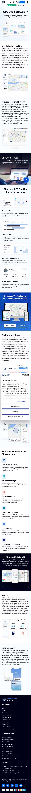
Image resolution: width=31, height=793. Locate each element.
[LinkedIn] (16, 785)
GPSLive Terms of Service (9, 758)
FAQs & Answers (6, 737)
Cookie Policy (5, 722)
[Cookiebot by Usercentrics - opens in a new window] (22, 375)
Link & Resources (6, 719)
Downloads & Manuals (8, 739)
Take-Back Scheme (7, 753)
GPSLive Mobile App (7, 744)
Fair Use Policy (6, 726)
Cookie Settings (21, 401)
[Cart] (13, 2)
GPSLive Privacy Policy (8, 729)
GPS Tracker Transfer (7, 746)
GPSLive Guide (6, 742)
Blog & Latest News (7, 751)
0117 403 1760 (10, 770)
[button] (2, 587)
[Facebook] (20, 785)
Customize (15, 411)
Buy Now (21, 2)
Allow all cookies (15, 406)
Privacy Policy (5, 724)
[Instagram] (12, 785)
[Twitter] (3, 785)
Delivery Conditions (7, 715)
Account (4, 708)
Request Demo (10, 325)
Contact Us (5, 713)
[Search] (10, 2)
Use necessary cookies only (15, 416)
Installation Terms (6, 717)
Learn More (22, 325)
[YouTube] (7, 785)
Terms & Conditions (7, 749)
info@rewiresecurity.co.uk (12, 773)
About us (4, 710)
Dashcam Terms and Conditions (10, 755)
